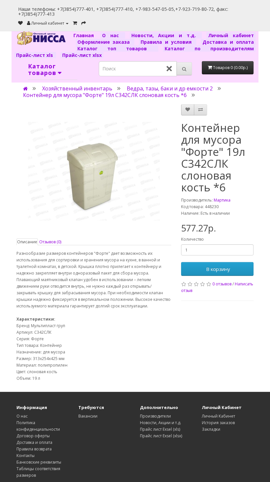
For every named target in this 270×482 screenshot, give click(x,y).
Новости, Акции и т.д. (166, 35)
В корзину (217, 269)
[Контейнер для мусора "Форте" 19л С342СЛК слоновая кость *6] (93, 171)
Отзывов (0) (50, 242)
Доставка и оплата (228, 42)
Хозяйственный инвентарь (77, 88)
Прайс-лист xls (35, 55)
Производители (155, 416)
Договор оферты (33, 436)
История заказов (218, 422)
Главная (85, 35)
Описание (27, 242)
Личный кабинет (231, 35)
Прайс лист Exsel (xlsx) (161, 436)
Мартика (222, 200)
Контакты (25, 455)
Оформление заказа (105, 42)
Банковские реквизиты (38, 462)
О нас (112, 35)
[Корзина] (75, 23)
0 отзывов (221, 284)
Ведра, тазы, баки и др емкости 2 (170, 88)
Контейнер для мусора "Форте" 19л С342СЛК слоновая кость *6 (105, 95)
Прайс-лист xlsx (82, 55)
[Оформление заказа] (83, 23)
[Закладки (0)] (20, 23)
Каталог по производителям (209, 48)
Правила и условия (168, 42)
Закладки (211, 429)
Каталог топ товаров (117, 48)
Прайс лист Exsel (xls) (160, 429)
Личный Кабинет (218, 416)
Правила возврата (34, 449)
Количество (192, 239)
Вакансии (87, 416)
